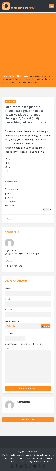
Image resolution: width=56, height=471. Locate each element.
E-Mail (8, 299)
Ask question (28, 419)
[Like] (44, 209)
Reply (9, 261)
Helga (9, 193)
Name (8, 288)
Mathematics (22, 76)
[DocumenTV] (18, 5)
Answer (9, 348)
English (12, 76)
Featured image (12, 321)
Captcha (9, 333)
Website (8, 309)
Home (4, 76)
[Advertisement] (28, 41)
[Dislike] (47, 209)
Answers (11, 201)
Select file (11, 326)
